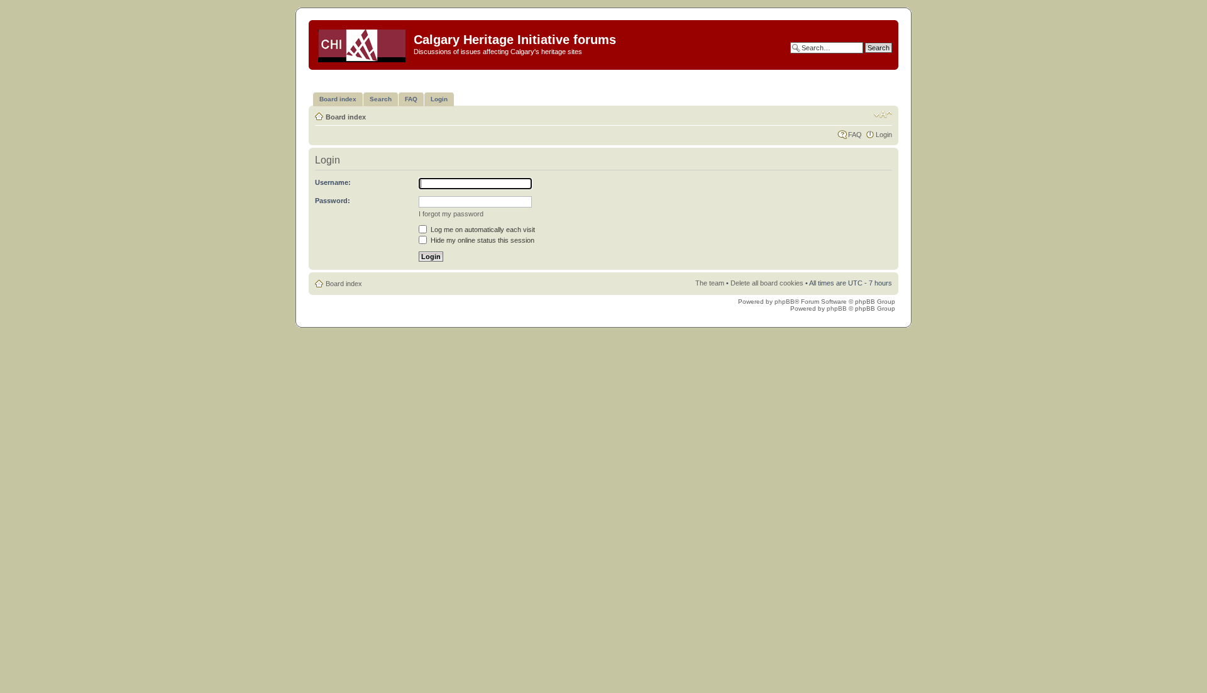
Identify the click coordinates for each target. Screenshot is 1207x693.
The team (709, 283)
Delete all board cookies (766, 283)
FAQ (855, 134)
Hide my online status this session (481, 240)
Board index (346, 117)
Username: (333, 182)
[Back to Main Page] (363, 43)
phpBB (784, 301)
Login (884, 134)
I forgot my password (451, 214)
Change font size (883, 114)
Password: (332, 200)
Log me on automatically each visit (482, 229)
